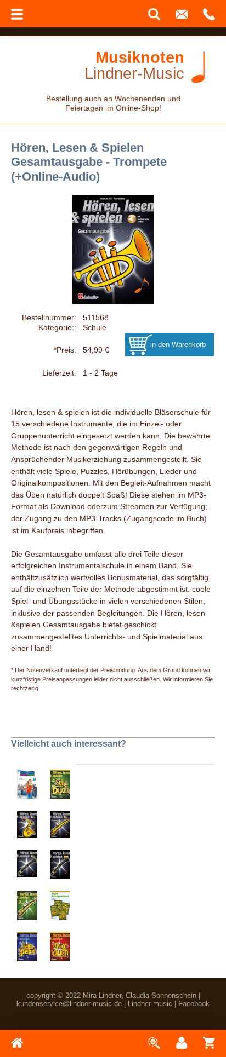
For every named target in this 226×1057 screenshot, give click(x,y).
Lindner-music (150, 1004)
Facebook (194, 1004)
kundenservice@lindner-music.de (69, 1004)
